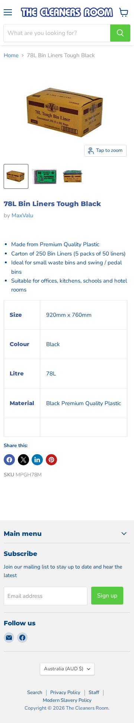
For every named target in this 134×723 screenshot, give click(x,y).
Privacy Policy (65, 692)
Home (11, 55)
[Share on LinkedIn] (37, 459)
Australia (63, 668)
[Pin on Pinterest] (51, 459)
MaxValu (22, 215)
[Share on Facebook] (9, 459)
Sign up (107, 596)
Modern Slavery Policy (67, 700)
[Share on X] (23, 459)
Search (34, 692)
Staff (94, 692)
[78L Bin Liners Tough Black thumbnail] (16, 176)
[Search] (120, 33)
